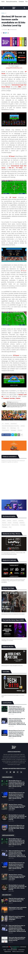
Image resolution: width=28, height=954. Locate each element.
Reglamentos (7, 951)
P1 (8, 428)
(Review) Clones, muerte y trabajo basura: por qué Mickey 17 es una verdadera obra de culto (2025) (17, 807)
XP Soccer (20, 430)
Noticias (4, 428)
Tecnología (22, 524)
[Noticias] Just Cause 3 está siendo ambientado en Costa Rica (18, 908)
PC (18, 428)
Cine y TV (15, 520)
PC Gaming (15, 522)
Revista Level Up (5, 430)
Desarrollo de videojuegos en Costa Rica (10, 425)
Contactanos (21, 949)
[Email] (8, 32)
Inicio (2, 1)
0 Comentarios (13, 29)
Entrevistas (21, 520)
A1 (5, 13)
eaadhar (15, 948)
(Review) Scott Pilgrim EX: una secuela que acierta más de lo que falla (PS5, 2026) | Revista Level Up (16, 828)
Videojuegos (13, 430)
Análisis (3, 520)
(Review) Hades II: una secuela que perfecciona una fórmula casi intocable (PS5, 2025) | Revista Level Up (17, 817)
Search (24, 8)
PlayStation (22, 522)
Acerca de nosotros (11, 1)
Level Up (22, 425)
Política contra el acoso (18, 951)
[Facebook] (3, 32)
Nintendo (4, 522)
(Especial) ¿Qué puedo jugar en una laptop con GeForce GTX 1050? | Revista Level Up (17, 900)
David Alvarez (14, 423)
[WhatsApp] (15, 434)
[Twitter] (6, 32)
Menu (3, 8)
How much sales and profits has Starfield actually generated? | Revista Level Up (17, 939)
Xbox (10, 527)
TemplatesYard (15, 946)
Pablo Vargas (13, 428)
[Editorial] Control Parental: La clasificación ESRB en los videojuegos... (17, 918)
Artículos (7, 423)
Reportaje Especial (6, 524)
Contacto (21, 1)
